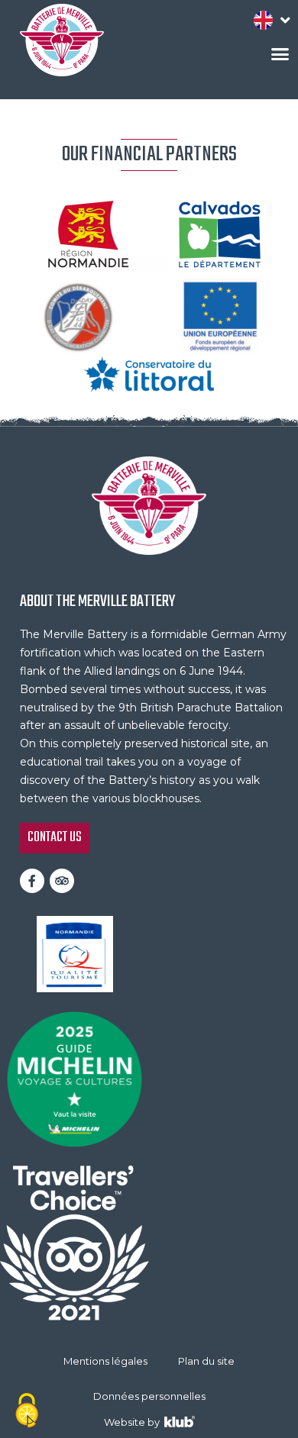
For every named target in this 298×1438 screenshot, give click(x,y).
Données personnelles (149, 1396)
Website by (134, 1422)
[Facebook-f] (32, 881)
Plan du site (206, 1361)
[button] (280, 54)
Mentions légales (105, 1361)
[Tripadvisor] (62, 881)
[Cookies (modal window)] (26, 1411)
